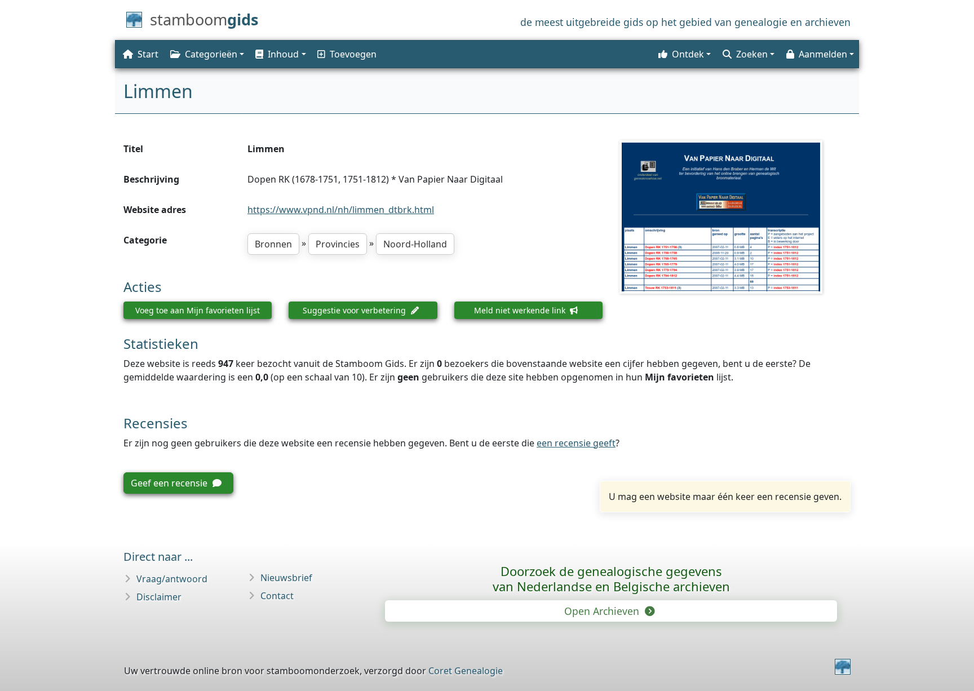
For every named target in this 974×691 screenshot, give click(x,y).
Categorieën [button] (211, 54)
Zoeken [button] (752, 54)
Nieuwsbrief (286, 578)
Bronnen (273, 244)
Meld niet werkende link (521, 310)
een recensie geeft (576, 443)
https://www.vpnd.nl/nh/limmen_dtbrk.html (340, 209)
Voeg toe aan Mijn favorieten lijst (197, 310)
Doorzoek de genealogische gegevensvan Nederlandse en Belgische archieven (611, 578)
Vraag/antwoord (171, 579)
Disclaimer (158, 597)
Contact (277, 596)
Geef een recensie (170, 483)
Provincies (338, 244)
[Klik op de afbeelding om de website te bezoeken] (735, 217)
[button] (280, 54)
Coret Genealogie (465, 671)
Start (148, 54)
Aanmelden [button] (823, 54)
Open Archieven (603, 611)
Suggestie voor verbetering (355, 310)
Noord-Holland (415, 244)
